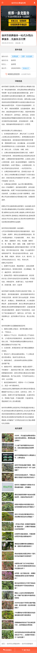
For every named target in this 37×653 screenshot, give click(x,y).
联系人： (5, 64)
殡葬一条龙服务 (27, 56)
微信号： (5, 68)
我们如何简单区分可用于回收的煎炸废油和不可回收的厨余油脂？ (25, 585)
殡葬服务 (15, 56)
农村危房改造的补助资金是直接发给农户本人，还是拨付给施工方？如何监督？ (25, 634)
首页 (3, 644)
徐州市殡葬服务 (27, 644)
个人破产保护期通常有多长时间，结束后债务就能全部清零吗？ (24, 448)
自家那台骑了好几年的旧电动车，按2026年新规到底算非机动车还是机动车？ (25, 566)
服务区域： (5, 60)
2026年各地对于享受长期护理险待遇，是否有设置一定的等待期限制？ (25, 605)
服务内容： (5, 56)
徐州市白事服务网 (13, 644)
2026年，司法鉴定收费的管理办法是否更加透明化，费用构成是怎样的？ (25, 438)
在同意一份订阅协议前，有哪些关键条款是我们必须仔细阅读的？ (25, 575)
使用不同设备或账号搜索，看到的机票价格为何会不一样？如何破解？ (25, 467)
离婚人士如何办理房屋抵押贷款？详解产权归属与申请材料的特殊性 (25, 595)
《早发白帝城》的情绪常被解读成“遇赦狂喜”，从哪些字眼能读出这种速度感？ (25, 526)
